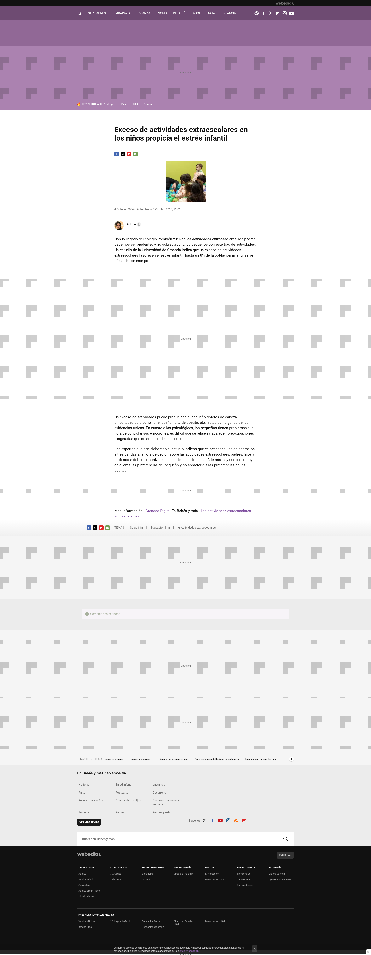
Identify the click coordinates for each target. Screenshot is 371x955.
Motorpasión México (216, 921)
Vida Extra (115, 879)
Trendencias (244, 873)
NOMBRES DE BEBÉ (171, 13)
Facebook (263, 13)
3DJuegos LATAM (120, 921)
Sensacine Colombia (153, 926)
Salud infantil (138, 527)
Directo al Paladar (183, 873)
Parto (81, 792)
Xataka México (86, 921)
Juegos (111, 104)
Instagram (284, 13)
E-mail (135, 154)
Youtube (291, 13)
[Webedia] (285, 3)
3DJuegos (115, 873)
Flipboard (277, 13)
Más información (189, 950)
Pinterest (256, 13)
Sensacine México (152, 921)
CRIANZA (144, 13)
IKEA (135, 104)
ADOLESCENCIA (204, 13)
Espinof (146, 879)
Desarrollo (159, 792)
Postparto (122, 792)
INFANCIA (229, 13)
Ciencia (148, 104)
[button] (133, 224)
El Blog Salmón (277, 873)
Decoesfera (243, 879)
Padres (120, 812)
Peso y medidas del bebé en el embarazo (216, 759)
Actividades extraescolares (198, 527)
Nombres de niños (114, 759)
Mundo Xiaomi (86, 896)
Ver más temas (89, 822)
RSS (236, 820)
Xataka (82, 873)
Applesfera (84, 885)
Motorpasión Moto (215, 879)
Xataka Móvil (85, 879)
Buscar (285, 839)
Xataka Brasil (85, 926)
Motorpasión (212, 873)
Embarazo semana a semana (173, 759)
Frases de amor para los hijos (261, 759)
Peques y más (162, 812)
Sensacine (147, 873)
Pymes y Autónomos (280, 879)
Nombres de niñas (140, 759)
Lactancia (159, 784)
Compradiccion (245, 885)
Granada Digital (158, 511)
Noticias (83, 784)
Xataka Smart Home (89, 890)
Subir (282, 855)
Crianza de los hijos (128, 800)
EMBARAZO (122, 13)
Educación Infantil (162, 527)
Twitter (270, 13)
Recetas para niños (90, 800)
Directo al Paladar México (183, 923)
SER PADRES (97, 13)
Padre (124, 104)
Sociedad (84, 812)
